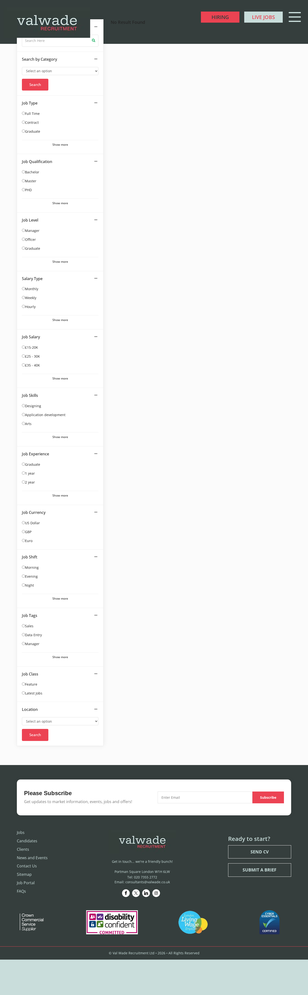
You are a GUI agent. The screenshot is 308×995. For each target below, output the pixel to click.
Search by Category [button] (39, 59)
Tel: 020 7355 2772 (142, 877)
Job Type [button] (30, 103)
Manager (32, 230)
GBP (28, 532)
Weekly (30, 297)
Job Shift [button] (29, 557)
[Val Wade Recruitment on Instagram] (156, 893)
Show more (60, 144)
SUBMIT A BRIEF (259, 870)
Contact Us (27, 866)
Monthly (31, 289)
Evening (31, 576)
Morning (32, 567)
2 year (30, 482)
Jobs (21, 832)
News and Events (32, 857)
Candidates (27, 841)
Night (29, 585)
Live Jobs (263, 17)
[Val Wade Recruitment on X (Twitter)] (136, 893)
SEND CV (259, 851)
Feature (31, 684)
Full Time (32, 113)
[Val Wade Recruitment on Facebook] (126, 893)
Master (30, 181)
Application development (45, 414)
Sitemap (24, 874)
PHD (28, 190)
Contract (32, 122)
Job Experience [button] (35, 454)
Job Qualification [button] (37, 161)
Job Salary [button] (31, 337)
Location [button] (30, 709)
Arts (28, 423)
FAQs (21, 891)
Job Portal (26, 882)
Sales (29, 626)
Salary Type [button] (32, 278)
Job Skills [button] (30, 395)
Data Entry (33, 635)
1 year (30, 473)
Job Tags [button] (29, 615)
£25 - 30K (32, 356)
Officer (30, 239)
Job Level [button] (30, 220)
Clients (23, 849)
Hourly (30, 306)
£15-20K (31, 347)
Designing (33, 406)
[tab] (60, 59)
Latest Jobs (33, 693)
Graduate (32, 131)
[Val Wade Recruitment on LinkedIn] (146, 893)
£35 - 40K (32, 365)
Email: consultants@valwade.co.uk (142, 881)
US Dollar (32, 523)
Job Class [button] (30, 674)
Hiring (220, 17)
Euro (28, 540)
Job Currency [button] (33, 512)
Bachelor (32, 172)
